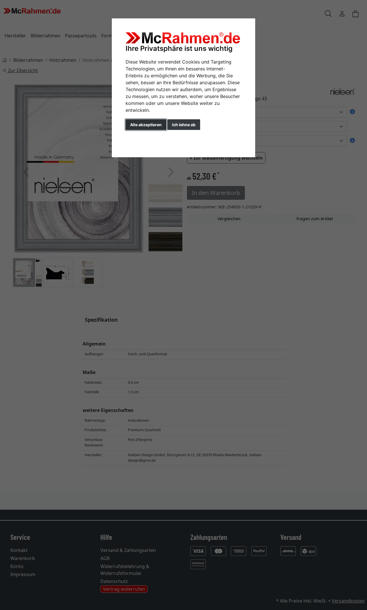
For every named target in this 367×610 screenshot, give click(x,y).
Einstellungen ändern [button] (151, 136)
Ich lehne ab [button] (184, 124)
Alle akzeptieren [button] (146, 124)
